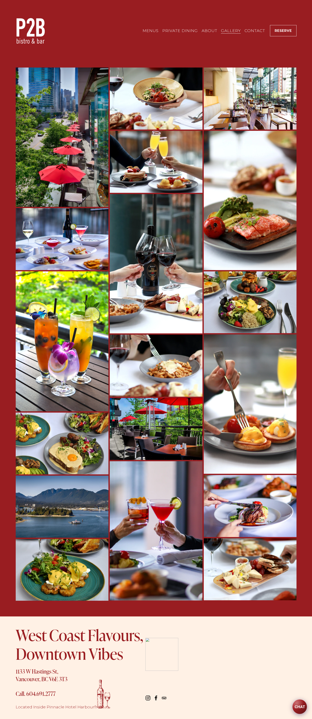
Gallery (231, 30)
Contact (255, 30)
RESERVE (283, 31)
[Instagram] (147, 698)
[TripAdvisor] (164, 698)
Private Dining (180, 30)
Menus (151, 30)
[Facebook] (156, 698)
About (209, 30)
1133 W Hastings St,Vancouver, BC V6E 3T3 (41, 675)
